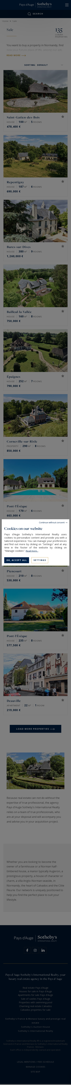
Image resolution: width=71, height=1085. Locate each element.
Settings (40, 560)
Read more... (32, 550)
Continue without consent (52, 522)
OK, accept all (16, 560)
